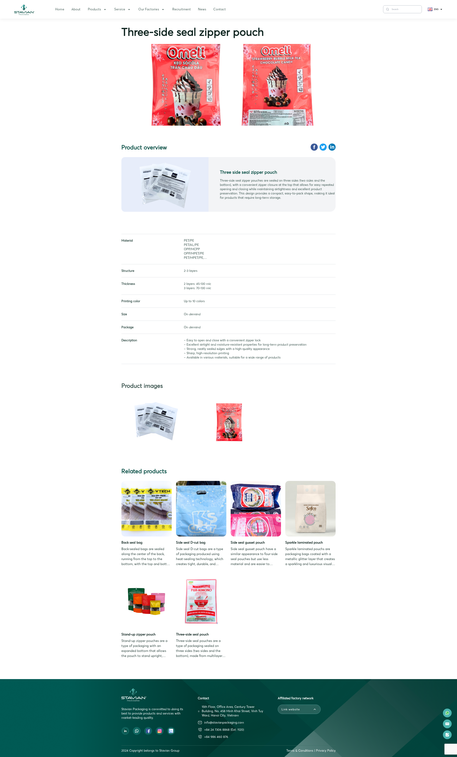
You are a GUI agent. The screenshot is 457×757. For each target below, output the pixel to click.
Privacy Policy (326, 750)
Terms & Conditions (299, 750)
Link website (291, 709)
